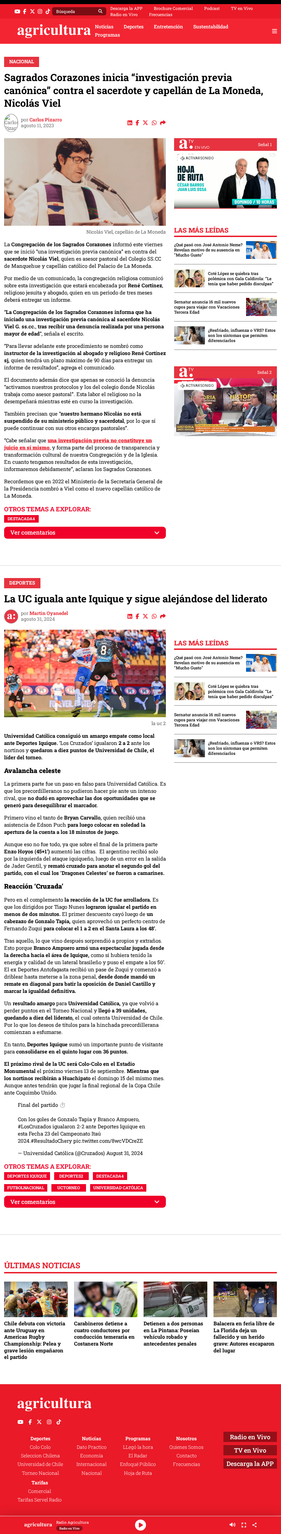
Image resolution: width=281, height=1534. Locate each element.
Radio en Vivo (124, 14)
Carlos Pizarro (45, 120)
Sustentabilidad (210, 27)
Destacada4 (21, 518)
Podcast (212, 8)
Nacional (21, 61)
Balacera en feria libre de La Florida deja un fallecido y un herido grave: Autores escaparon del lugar (243, 1337)
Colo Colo (40, 1447)
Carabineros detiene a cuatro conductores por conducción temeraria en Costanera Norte (104, 1333)
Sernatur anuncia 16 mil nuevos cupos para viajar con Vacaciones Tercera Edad (207, 307)
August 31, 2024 (124, 1153)
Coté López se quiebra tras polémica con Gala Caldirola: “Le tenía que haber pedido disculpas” (240, 278)
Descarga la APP (126, 8)
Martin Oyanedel (48, 613)
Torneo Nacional (40, 1473)
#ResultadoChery (51, 1140)
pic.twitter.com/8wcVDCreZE (108, 1140)
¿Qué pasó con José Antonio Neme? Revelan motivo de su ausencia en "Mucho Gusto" (208, 250)
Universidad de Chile (40, 1464)
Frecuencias (160, 14)
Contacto (186, 1456)
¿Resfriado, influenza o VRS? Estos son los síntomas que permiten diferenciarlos (242, 335)
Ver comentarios (33, 532)
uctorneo (68, 1187)
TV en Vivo (242, 8)
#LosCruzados (34, 1126)
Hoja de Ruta (138, 1473)
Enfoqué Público (138, 1464)
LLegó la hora (138, 1447)
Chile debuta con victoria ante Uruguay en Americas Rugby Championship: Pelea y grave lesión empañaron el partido (34, 1340)
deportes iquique (27, 1176)
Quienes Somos (186, 1447)
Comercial (39, 1491)
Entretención (168, 27)
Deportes (134, 27)
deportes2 (71, 1176)
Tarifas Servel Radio (39, 1500)
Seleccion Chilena (40, 1456)
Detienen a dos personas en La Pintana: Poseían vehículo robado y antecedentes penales (173, 1333)
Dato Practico (92, 1447)
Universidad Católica (118, 1187)
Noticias (104, 27)
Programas (107, 35)
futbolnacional (25, 1187)
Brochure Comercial (173, 8)
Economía (91, 1456)
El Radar (138, 1456)
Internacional (91, 1464)
